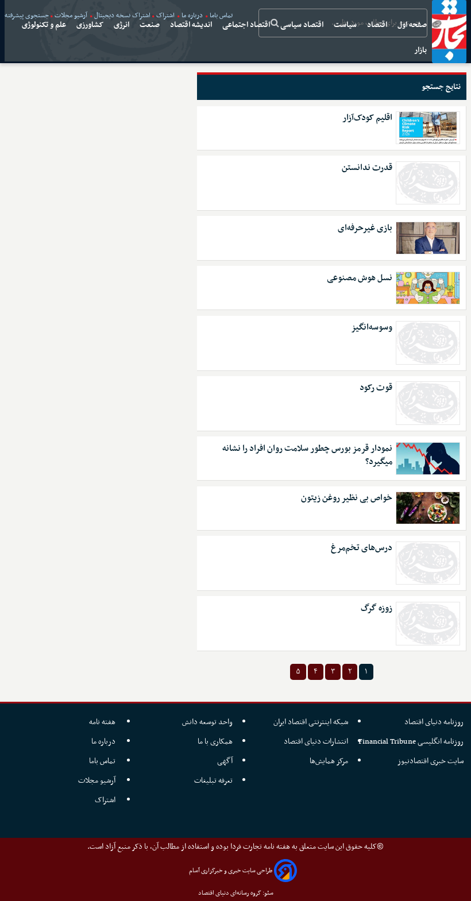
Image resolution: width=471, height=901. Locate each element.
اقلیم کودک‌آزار (367, 118)
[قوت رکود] (428, 403)
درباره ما (104, 741)
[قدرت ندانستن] (428, 183)
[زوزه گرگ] (428, 623)
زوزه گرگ (376, 608)
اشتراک (106, 800)
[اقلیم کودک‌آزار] (428, 127)
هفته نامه (103, 722)
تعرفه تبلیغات (213, 780)
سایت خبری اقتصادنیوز (430, 761)
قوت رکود (376, 388)
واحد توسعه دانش (207, 722)
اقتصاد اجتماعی (247, 25)
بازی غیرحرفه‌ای (365, 228)
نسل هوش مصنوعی (359, 278)
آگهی (225, 761)
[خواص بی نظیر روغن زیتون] (428, 508)
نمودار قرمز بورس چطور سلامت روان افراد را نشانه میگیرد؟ (307, 455)
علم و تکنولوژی (45, 25)
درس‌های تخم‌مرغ (361, 548)
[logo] (449, 31)
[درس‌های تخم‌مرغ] (428, 563)
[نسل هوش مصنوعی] (428, 288)
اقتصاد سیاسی (302, 25)
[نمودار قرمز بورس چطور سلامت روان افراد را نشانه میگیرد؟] (428, 458)
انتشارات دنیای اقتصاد (316, 741)
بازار (421, 50)
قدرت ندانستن (367, 168)
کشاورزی (90, 25)
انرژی (122, 25)
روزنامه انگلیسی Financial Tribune (411, 741)
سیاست (346, 25)
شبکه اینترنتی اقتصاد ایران (310, 722)
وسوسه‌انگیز (371, 327)
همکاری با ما (215, 741)
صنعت (150, 25)
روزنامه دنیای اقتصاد (434, 722)
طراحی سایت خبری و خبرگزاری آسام (230, 870)
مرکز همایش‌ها (329, 761)
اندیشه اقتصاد (192, 25)
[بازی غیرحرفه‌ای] (428, 238)
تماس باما (103, 761)
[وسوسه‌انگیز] (428, 343)
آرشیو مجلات (97, 780)
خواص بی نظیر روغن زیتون (346, 498)
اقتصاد (378, 25)
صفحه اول (412, 25)
